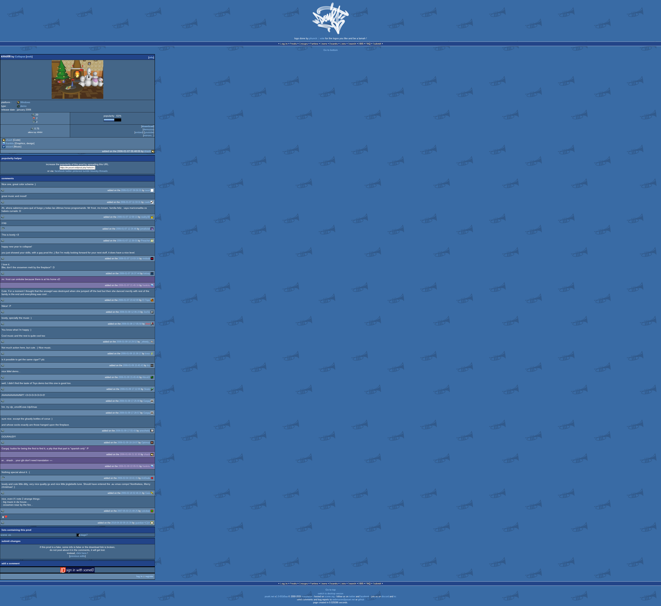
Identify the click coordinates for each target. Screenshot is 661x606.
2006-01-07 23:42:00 (128, 300)
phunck (313, 38)
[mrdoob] (152, 258)
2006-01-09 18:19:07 (127, 442)
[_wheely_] (152, 341)
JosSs (147, 312)
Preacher (145, 240)
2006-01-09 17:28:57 (129, 413)
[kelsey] (152, 273)
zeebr (147, 202)
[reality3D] (152, 217)
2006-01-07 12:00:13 (127, 217)
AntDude (145, 478)
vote (322, 38)
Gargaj (146, 401)
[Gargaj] (152, 401)
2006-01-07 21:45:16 (128, 285)
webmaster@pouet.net (343, 599)
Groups (303, 43)
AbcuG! (146, 377)
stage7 (84, 534)
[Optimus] (152, 442)
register (149, 576)
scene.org (329, 596)
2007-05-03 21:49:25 (127, 511)
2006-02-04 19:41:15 (127, 478)
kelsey (146, 273)
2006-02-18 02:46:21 (131, 493)
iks (148, 365)
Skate (147, 389)
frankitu (10, 143)
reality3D (145, 217)
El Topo (146, 300)
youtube (149, 132)
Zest (147, 324)
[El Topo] (152, 300)
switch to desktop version (330, 593)
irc (395, 596)
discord (385, 596)
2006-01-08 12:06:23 (129, 312)
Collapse (20, 56)
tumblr (86, 171)
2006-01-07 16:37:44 (129, 273)
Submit (377, 43)
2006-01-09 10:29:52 (127, 341)
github (361, 599)
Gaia (147, 493)
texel (147, 190)
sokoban (145, 511)
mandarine (307, 596)
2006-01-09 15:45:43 (133, 365)
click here (81, 553)
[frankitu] (3, 143)
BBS (360, 43)
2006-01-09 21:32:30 (130, 454)
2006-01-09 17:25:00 (129, 401)
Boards (333, 43)
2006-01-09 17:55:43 (126, 430)
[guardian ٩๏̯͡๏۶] (152, 522)
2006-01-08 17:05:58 (131, 324)
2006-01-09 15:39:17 (131, 353)
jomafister (145, 228)
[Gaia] (152, 493)
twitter (68, 171)
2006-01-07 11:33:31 (130, 202)
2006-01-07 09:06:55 (131, 190)
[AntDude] (152, 478)
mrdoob (146, 258)
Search (352, 43)
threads (103, 171)
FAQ (368, 43)
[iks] (152, 365)
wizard (9, 146)
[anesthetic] (152, 430)
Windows (23, 102)
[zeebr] (152, 202)
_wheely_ (145, 341)
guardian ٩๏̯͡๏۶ (142, 522)
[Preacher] (152, 240)
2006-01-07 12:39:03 (127, 240)
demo (22, 106)
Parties (314, 43)
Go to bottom (330, 50)
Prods (293, 43)
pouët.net (269, 596)
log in (139, 576)
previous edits (77, 556)
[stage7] (78, 534)
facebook (60, 171)
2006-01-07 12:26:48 (126, 228)
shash (9, 139)
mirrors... (149, 135)
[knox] (152, 353)
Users (323, 43)
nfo (151, 57)
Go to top (331, 589)
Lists (343, 43)
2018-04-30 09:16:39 (121, 522)
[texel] (152, 190)
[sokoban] (152, 511)
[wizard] (3, 146)
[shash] (3, 139)
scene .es (6, 534)
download (148, 126)
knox (147, 353)
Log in (284, 43)
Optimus (145, 442)
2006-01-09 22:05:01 (128, 466)
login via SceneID (83, 571)
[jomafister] (152, 228)
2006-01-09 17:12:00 (130, 389)
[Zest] (152, 324)
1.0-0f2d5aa (282, 596)
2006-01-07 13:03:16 (128, 258)
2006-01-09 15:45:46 (128, 377)
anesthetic (145, 430)
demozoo (148, 129)
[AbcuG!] (152, 377)
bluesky (94, 171)
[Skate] (152, 389)
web (29, 56)
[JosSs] (152, 312)
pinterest (77, 171)
